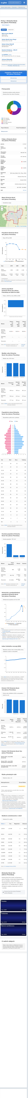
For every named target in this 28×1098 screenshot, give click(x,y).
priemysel (4, 29)
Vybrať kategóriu (5, 25)
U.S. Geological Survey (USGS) (10, 866)
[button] (14, 2)
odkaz (4, 635)
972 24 (24, 190)
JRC (5, 280)
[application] (13, 108)
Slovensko (14, 7)
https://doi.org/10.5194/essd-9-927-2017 (10, 638)
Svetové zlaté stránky (6, 7)
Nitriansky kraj (21, 7)
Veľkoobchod (13, 81)
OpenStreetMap (23, 226)
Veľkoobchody (13, 78)
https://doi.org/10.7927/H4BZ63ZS (15, 808)
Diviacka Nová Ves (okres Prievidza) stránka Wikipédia (12, 892)
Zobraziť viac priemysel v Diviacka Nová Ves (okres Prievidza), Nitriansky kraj (13, 65)
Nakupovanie (11, 29)
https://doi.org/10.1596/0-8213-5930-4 (9, 800)
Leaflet (17, 226)
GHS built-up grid (8, 281)
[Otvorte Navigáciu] (24, 2)
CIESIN (5, 403)
